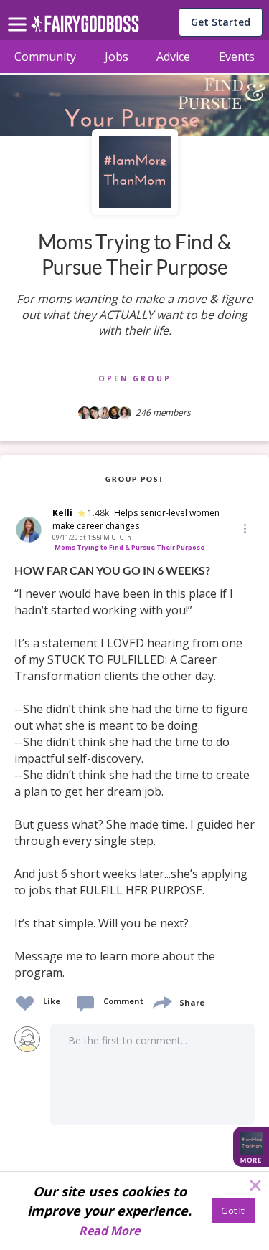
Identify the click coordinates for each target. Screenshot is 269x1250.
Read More (109, 1231)
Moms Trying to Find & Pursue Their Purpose (129, 547)
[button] (244, 527)
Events (237, 57)
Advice (173, 57)
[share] (161, 1001)
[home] (85, 27)
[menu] (19, 13)
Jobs (116, 57)
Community (45, 57)
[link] (134, 772)
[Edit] (244, 527)
